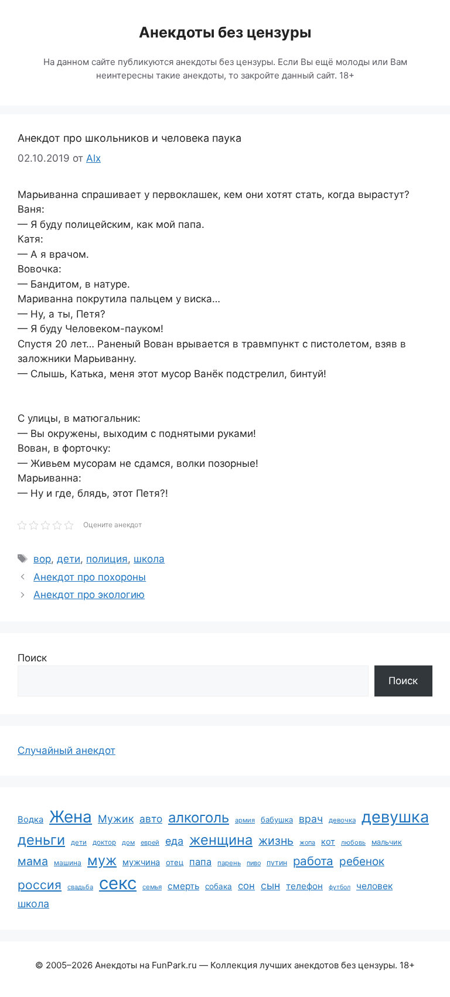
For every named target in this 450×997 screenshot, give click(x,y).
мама (33, 861)
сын (270, 885)
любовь (353, 842)
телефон (304, 886)
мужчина (141, 862)
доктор (104, 842)
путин (277, 862)
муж (102, 860)
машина (67, 862)
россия (40, 885)
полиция (107, 559)
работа (313, 860)
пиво (254, 863)
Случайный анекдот (66, 750)
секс (118, 883)
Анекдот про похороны (89, 577)
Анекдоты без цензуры (225, 32)
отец (174, 862)
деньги (41, 839)
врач (311, 818)
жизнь (276, 841)
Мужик (116, 818)
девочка (342, 820)
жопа (307, 842)
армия (245, 820)
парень (229, 863)
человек (374, 886)
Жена (70, 817)
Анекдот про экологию (89, 594)
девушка (395, 817)
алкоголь (198, 817)
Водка (30, 819)
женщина (221, 839)
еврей (150, 842)
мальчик (386, 842)
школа (149, 559)
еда (174, 841)
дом (128, 842)
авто (150, 818)
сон (246, 886)
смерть (183, 886)
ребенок (361, 861)
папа (200, 862)
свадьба (80, 887)
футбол (339, 887)
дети (68, 559)
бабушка (277, 819)
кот (328, 841)
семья (152, 887)
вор (42, 559)
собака (218, 886)
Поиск (32, 658)
